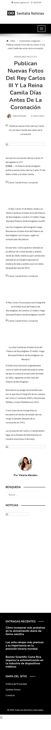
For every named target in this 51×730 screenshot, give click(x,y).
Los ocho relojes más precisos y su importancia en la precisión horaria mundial (25, 646)
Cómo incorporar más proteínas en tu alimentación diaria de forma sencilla (25, 631)
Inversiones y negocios (25, 57)
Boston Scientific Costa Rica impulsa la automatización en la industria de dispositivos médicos (24, 662)
